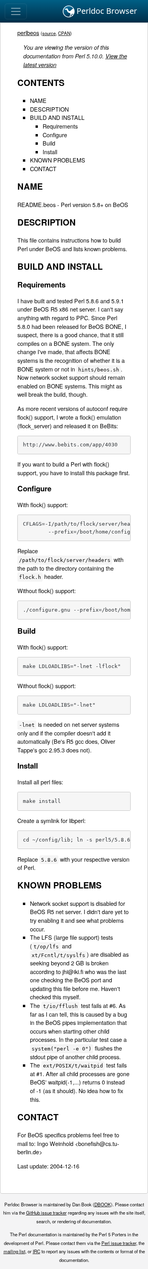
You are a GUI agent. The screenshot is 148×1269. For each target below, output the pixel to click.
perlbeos (28, 32)
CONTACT (43, 168)
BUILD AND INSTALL (57, 117)
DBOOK (102, 1204)
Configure (55, 135)
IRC (36, 1251)
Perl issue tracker (118, 1243)
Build (49, 143)
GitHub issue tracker (46, 1212)
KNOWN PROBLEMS (57, 160)
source (49, 33)
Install (50, 151)
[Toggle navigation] (16, 11)
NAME (38, 100)
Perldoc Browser (106, 11)
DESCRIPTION (49, 109)
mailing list (14, 1251)
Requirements (60, 126)
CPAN (64, 33)
